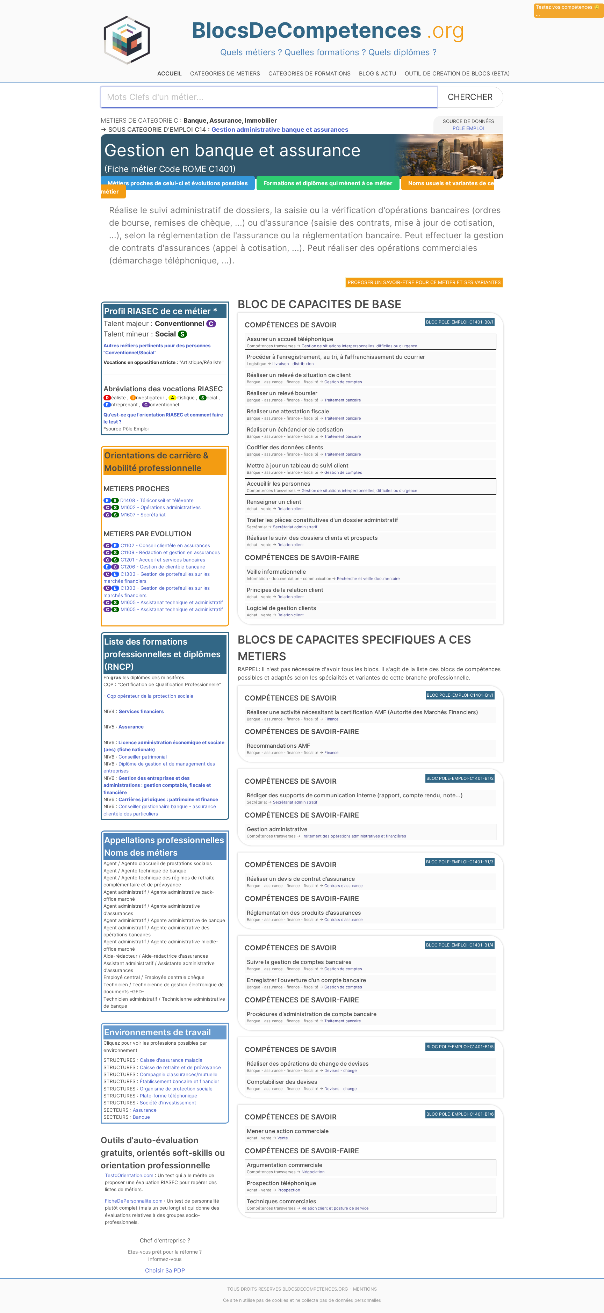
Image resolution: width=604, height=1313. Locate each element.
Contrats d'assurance (343, 885)
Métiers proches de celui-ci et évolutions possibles (178, 183)
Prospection (289, 1190)
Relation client (291, 508)
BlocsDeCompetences (328, 30)
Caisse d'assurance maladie (171, 1060)
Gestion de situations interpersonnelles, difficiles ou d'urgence (359, 345)
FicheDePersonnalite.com (134, 1201)
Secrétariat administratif (295, 526)
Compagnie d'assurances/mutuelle (178, 1074)
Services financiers (141, 711)
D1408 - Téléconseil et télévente (157, 500)
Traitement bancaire (342, 400)
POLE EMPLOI (468, 128)
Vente (283, 1138)
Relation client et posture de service (335, 1208)
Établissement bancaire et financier (179, 1081)
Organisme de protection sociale (176, 1088)
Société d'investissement (168, 1102)
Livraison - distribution (293, 363)
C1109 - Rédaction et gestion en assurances (170, 552)
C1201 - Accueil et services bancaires (163, 560)
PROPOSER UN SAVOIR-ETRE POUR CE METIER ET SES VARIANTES (424, 282)
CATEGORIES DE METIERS (225, 73)
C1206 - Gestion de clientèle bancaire (163, 567)
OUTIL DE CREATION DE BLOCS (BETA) (457, 73)
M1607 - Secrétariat (143, 514)
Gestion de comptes (343, 381)
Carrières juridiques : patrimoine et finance (168, 799)
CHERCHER (470, 97)
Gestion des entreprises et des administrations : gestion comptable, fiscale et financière (157, 785)
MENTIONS (365, 1289)
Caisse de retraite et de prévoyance (180, 1067)
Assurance (131, 727)
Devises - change (340, 1070)
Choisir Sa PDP (165, 1270)
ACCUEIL (169, 73)
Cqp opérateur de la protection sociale (150, 696)
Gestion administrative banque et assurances (279, 129)
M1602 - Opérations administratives (161, 507)
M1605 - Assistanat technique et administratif (172, 602)
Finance (331, 719)
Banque (141, 1117)
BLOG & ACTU (377, 73)
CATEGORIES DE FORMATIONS (309, 73)
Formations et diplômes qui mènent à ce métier (328, 183)
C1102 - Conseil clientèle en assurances (165, 545)
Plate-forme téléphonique (168, 1095)
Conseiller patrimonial (142, 757)
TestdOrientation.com (129, 1175)
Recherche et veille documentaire (368, 578)
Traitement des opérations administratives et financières (354, 836)
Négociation (313, 1171)
